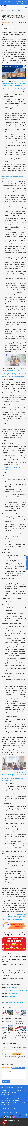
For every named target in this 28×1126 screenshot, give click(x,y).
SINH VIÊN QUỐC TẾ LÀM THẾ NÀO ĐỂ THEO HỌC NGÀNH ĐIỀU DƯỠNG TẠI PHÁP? (13, 83)
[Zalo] (26, 1114)
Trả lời (5, 1060)
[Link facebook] (2, 1117)
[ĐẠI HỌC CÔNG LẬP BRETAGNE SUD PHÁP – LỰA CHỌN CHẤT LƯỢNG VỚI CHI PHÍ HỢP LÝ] (20, 1013)
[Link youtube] (11, 1117)
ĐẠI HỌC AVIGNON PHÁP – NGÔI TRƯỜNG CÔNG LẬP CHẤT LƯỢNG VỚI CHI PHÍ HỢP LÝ (7, 1035)
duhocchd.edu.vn (12, 987)
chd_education (12, 993)
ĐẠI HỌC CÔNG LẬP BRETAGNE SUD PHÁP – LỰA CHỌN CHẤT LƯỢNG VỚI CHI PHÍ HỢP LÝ (20, 1020)
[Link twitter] (8, 1117)
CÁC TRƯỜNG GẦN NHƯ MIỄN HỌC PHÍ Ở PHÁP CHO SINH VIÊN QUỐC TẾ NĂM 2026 (20, 1035)
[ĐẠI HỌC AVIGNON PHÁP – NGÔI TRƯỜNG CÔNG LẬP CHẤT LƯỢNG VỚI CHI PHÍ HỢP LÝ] (7, 1028)
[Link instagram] (14, 1117)
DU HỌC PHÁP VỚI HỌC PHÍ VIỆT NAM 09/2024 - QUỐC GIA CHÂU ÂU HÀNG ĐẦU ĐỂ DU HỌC (14, 917)
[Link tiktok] (5, 1117)
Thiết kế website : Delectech (14, 1124)
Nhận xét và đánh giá (7, 1064)
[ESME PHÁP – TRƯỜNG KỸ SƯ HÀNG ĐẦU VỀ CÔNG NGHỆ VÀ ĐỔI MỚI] (7, 1013)
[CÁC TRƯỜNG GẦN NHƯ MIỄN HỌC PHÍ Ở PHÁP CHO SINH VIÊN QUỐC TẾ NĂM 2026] (20, 1028)
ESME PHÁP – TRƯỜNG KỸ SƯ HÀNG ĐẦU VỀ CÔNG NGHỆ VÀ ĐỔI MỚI (7, 1020)
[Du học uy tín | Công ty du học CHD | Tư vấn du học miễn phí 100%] (3, 6)
